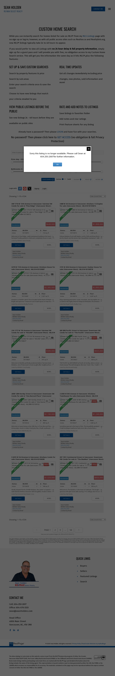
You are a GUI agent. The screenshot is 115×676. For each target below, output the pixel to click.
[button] (98, 9)
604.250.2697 (17, 255)
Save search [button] (47, 179)
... (65, 530)
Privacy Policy (77, 643)
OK (57, 164)
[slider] (12, 162)
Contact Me (98, 9)
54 (71, 530)
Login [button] (44, 189)
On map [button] (76, 179)
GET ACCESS (64, 137)
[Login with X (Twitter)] (29, 190)
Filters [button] (98, 179)
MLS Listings (89, 36)
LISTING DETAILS (18, 245)
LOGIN (60, 131)
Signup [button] (36, 189)
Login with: (13, 188)
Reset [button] (87, 179)
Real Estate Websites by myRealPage (94, 643)
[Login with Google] (25, 190)
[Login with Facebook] (20, 190)
